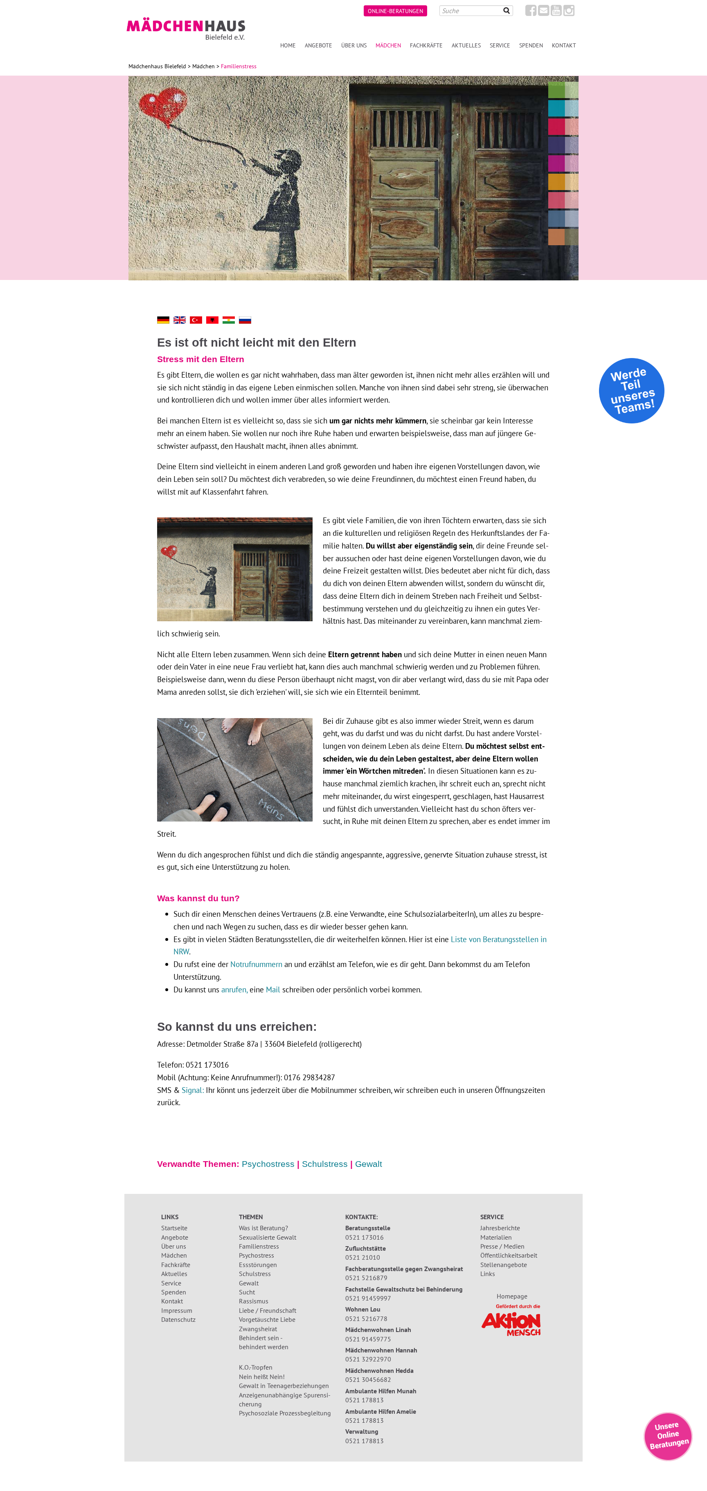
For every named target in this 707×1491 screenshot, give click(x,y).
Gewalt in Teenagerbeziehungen (284, 1385)
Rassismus (253, 1301)
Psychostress (268, 1164)
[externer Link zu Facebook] (530, 12)
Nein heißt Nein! (262, 1376)
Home (288, 45)
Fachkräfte (426, 45)
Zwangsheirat (258, 1329)
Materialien (496, 1237)
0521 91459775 (368, 1339)
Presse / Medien (502, 1246)
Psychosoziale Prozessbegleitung (285, 1413)
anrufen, (235, 989)
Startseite (174, 1228)
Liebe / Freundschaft (267, 1310)
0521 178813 (364, 1400)
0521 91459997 (368, 1298)
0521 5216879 (366, 1278)
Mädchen (388, 45)
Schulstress (325, 1164)
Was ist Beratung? (263, 1228)
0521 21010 (362, 1257)
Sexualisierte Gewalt (267, 1237)
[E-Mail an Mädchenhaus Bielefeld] (543, 12)
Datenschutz (178, 1319)
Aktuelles (466, 45)
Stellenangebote (503, 1264)
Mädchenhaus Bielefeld (157, 66)
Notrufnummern (256, 964)
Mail (273, 989)
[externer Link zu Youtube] (556, 12)
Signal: (193, 1090)
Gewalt (368, 1164)
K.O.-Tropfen (255, 1367)
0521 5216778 (366, 1318)
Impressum (176, 1310)
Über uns (354, 45)
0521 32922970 (368, 1359)
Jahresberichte (500, 1228)
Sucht (247, 1292)
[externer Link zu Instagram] (568, 12)
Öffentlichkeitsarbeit (508, 1255)
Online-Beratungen (395, 11)
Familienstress (259, 1246)
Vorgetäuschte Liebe (267, 1319)
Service (500, 45)
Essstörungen (258, 1264)
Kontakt (564, 45)
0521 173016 (364, 1237)
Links (487, 1273)
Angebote (318, 45)
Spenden (531, 45)
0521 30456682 (368, 1379)
